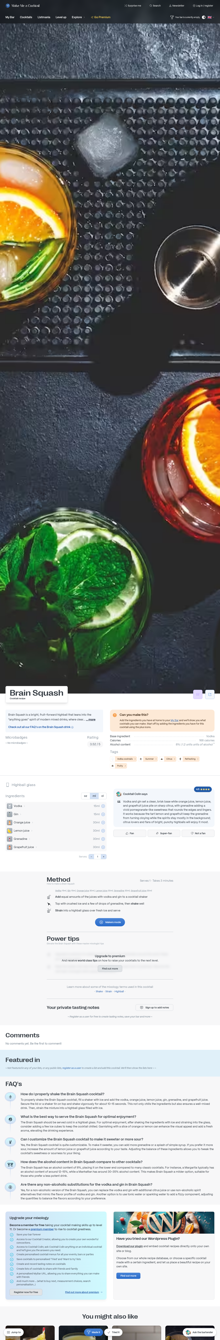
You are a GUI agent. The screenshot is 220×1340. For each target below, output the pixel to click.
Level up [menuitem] (61, 17)
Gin (16, 814)
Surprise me (134, 5)
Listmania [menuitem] (44, 17)
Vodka (18, 806)
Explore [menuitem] (77, 17)
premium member (42, 1229)
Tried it (116, 1332)
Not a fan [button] (200, 833)
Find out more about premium (82, 1292)
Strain (108, 991)
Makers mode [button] (113, 922)
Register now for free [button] (26, 1292)
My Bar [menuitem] (10, 17)
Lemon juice (21, 830)
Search (157, 5)
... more (90, 719)
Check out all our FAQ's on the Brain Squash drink (39, 727)
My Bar (175, 720)
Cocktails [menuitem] (26, 17)
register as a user (71, 1068)
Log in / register (204, 5)
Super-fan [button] (166, 833)
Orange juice (22, 822)
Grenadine (20, 839)
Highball (119, 991)
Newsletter (178, 5)
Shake (99, 991)
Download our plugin (129, 1246)
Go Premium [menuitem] (102, 17)
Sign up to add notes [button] (157, 1007)
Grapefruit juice (24, 847)
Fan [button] (132, 833)
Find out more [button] (110, 968)
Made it (96, 1332)
